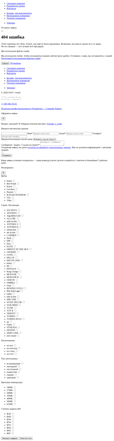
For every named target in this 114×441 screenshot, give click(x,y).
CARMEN (12, 235)
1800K (10, 387)
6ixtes (9, 181)
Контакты (11, 8)
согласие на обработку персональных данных (49, 147)
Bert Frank (12, 183)
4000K (10, 398)
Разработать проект (16, 6)
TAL (9, 197)
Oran (9, 285)
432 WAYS (12, 210)
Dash (9, 238)
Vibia (9, 200)
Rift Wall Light (13, 291)
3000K (10, 393)
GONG (10, 255)
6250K (10, 404)
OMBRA (11, 283)
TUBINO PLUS (14, 319)
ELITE (10, 246)
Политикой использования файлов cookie (20, 58)
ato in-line (11, 232)
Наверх (58, 108)
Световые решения (16, 3)
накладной (12, 366)
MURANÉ (12, 274)
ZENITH (11, 330)
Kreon (10, 186)
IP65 (9, 430)
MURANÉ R (13, 277)
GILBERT (12, 252)
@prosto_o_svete (54, 124)
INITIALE (12, 269)
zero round (12, 336)
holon (9, 263)
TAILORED (12, 305)
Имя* (30, 133)
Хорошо (5, 63)
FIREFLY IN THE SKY (18, 249)
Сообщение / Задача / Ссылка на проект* (20, 145)
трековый (11, 377)
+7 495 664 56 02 (9, 104)
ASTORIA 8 (13, 227)
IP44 (9, 419)
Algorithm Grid (14, 216)
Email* (62, 133)
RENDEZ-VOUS (15, 288)
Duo (9, 243)
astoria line (12, 230)
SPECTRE (12, 299)
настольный (13, 369)
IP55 (9, 425)
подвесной (12, 372)
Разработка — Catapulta (43, 108)
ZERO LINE (13, 333)
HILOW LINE (13, 260)
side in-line (12, 296)
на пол (10, 345)
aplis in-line (12, 221)
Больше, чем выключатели (19, 13)
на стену (11, 351)
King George (13, 271)
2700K (10, 390)
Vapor (10, 324)
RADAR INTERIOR (16, 195)
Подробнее (15, 63)
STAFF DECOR (14, 302)
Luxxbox (11, 189)
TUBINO (11, 316)
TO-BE (10, 308)
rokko (9, 294)
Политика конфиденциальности (16, 108)
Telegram (11, 23)
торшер (10, 375)
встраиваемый (14, 363)
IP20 (9, 414)
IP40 (9, 416)
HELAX (11, 257)
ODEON (11, 280)
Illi (8, 266)
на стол (10, 354)
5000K (10, 401)
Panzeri (10, 192)
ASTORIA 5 (13, 224)
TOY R (10, 310)
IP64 (9, 428)
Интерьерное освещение (18, 16)
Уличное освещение (16, 18)
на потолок (12, 348)
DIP (9, 241)
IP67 (9, 433)
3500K (10, 396)
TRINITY (11, 313)
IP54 (9, 422)
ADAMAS (12, 213)
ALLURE (11, 218)
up (8, 322)
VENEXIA (12, 327)
